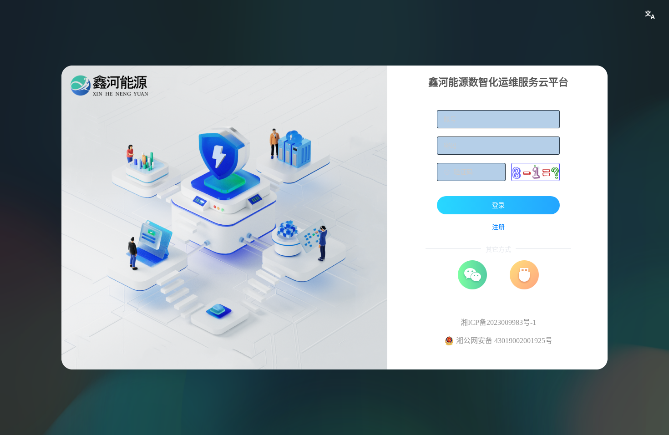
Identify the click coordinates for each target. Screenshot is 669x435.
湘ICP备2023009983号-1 (498, 322)
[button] (649, 15)
